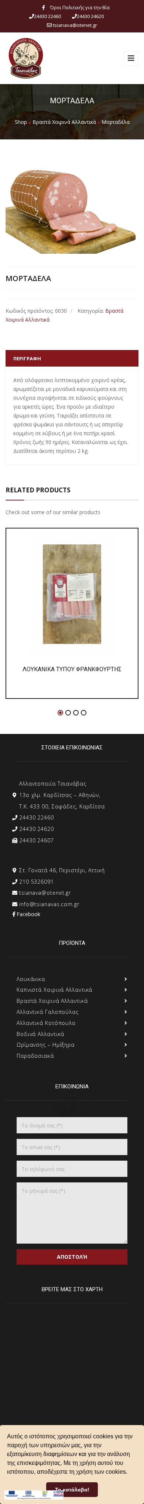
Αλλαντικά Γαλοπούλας (48, 1011)
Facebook (28, 914)
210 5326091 (36, 881)
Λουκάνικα (31, 979)
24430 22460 (36, 817)
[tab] (72, 358)
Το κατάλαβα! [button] (72, 1490)
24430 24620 (36, 828)
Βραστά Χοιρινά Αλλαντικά (52, 1000)
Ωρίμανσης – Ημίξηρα (46, 1044)
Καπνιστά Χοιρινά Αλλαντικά (54, 989)
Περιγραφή (27, 358)
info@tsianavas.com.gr (49, 904)
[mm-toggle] (131, 58)
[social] (43, 7)
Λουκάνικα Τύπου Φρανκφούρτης (72, 669)
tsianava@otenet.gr (45, 892)
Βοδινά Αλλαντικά (40, 1033)
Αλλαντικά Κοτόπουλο (46, 1022)
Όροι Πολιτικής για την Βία (80, 7)
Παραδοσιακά (35, 1055)
